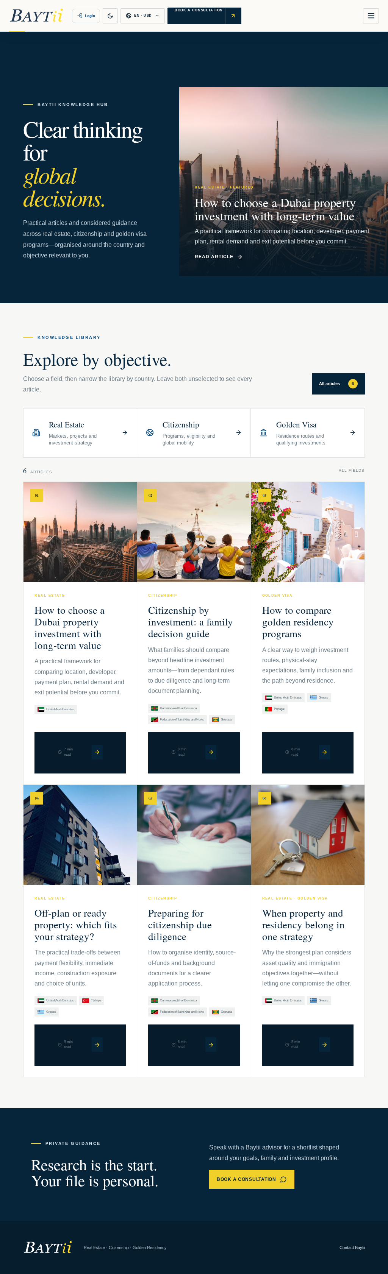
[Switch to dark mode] (110, 15)
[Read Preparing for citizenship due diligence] (210, 1044)
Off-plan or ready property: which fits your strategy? (75, 924)
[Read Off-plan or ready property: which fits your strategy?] (97, 1044)
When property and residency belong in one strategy (303, 924)
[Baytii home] (36, 16)
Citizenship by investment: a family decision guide (190, 621)
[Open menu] (371, 15)
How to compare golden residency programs (298, 621)
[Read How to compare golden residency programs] (324, 752)
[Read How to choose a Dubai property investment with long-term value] (97, 752)
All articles (336, 383)
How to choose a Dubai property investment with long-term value (69, 627)
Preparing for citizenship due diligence (180, 924)
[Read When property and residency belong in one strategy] (324, 1044)
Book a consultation (246, 1179)
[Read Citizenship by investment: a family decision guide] (210, 752)
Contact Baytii (352, 1247)
